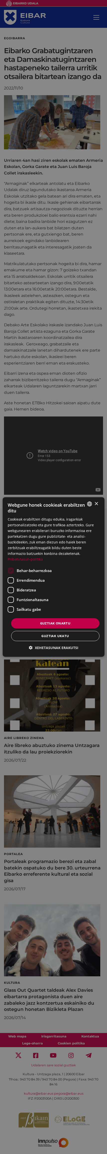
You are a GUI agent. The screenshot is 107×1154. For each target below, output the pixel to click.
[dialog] (54, 577)
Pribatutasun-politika (25, 559)
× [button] (96, 503)
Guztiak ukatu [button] (55, 636)
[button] (53, 648)
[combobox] (89, 503)
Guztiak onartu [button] (55, 623)
